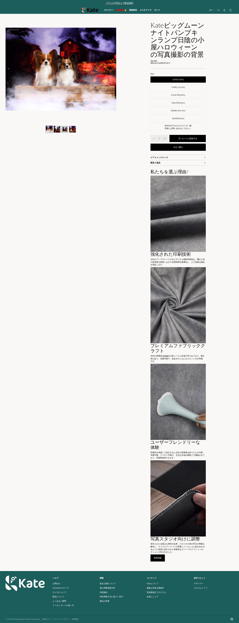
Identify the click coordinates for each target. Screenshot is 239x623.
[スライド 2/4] (57, 129)
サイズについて (59, 592)
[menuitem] (109, 10)
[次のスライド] (114, 69)
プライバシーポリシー (62, 619)
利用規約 (103, 592)
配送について (58, 596)
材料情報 (158, 558)
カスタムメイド (200, 588)
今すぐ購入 (178, 147)
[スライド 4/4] (72, 129)
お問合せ (56, 583)
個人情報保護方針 (107, 588)
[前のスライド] (8, 69)
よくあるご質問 (59, 601)
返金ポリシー (47, 619)
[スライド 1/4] (49, 129)
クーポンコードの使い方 (63, 605)
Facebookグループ (61, 588)
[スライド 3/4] (64, 129)
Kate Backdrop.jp (18, 619)
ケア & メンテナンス (159, 157)
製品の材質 (104, 601)
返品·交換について (108, 583)
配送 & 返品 (155, 162)
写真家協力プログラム (156, 592)
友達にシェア (152, 596)
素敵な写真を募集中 (155, 588)
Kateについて (153, 583)
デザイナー (199, 583)
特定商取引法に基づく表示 (111, 596)
